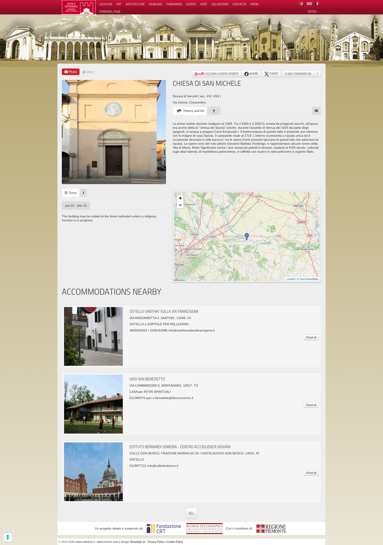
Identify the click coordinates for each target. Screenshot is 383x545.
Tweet (273, 74)
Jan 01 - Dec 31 (76, 205)
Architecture (135, 4)
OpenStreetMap (309, 279)
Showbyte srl (137, 541)
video (89, 72)
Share (253, 74)
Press (254, 4)
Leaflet (291, 279)
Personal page (110, 12)
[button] (246, 236)
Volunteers (219, 4)
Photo (72, 72)
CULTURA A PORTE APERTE (221, 74)
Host (203, 4)
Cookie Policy (174, 541)
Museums (155, 4)
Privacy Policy (156, 541)
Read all (311, 337)
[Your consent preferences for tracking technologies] (8, 537)
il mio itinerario (296, 74)
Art (118, 4)
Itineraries (174, 4)
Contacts (239, 4)
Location (105, 4)
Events (191, 4)
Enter (312, 12)
